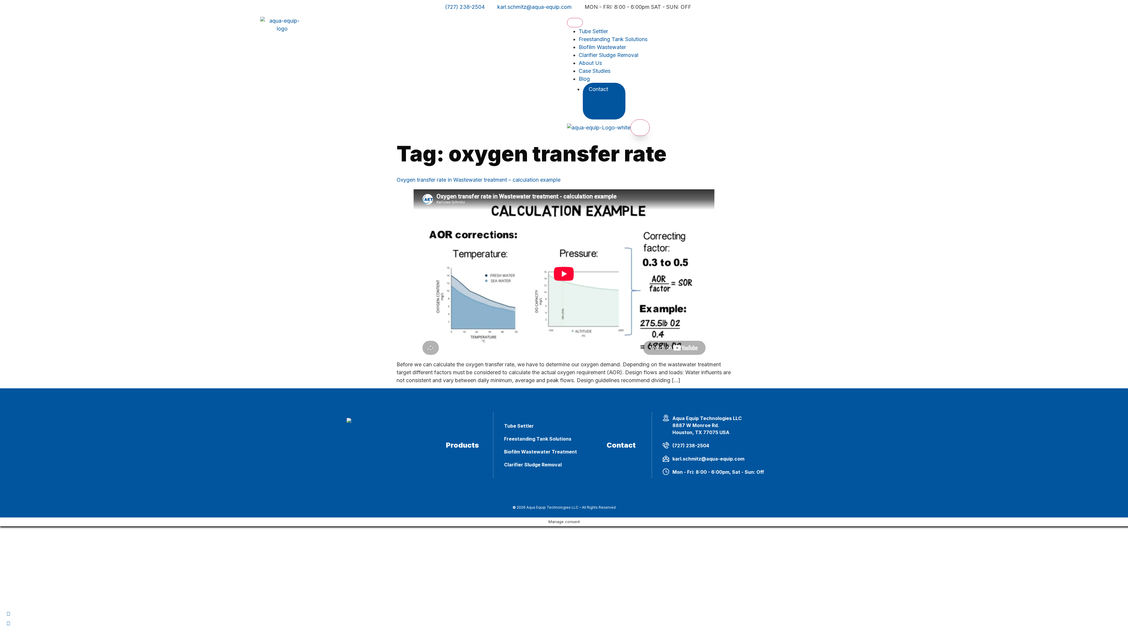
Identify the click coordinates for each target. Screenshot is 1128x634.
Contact (598, 89)
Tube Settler (593, 31)
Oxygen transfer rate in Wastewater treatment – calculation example (478, 180)
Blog (584, 79)
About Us (590, 63)
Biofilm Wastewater (602, 47)
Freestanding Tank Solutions (613, 39)
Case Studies (594, 71)
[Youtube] (8, 613)
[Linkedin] (8, 623)
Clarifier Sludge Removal (608, 55)
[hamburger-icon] (575, 22)
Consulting (610, 109)
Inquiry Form (610, 101)
